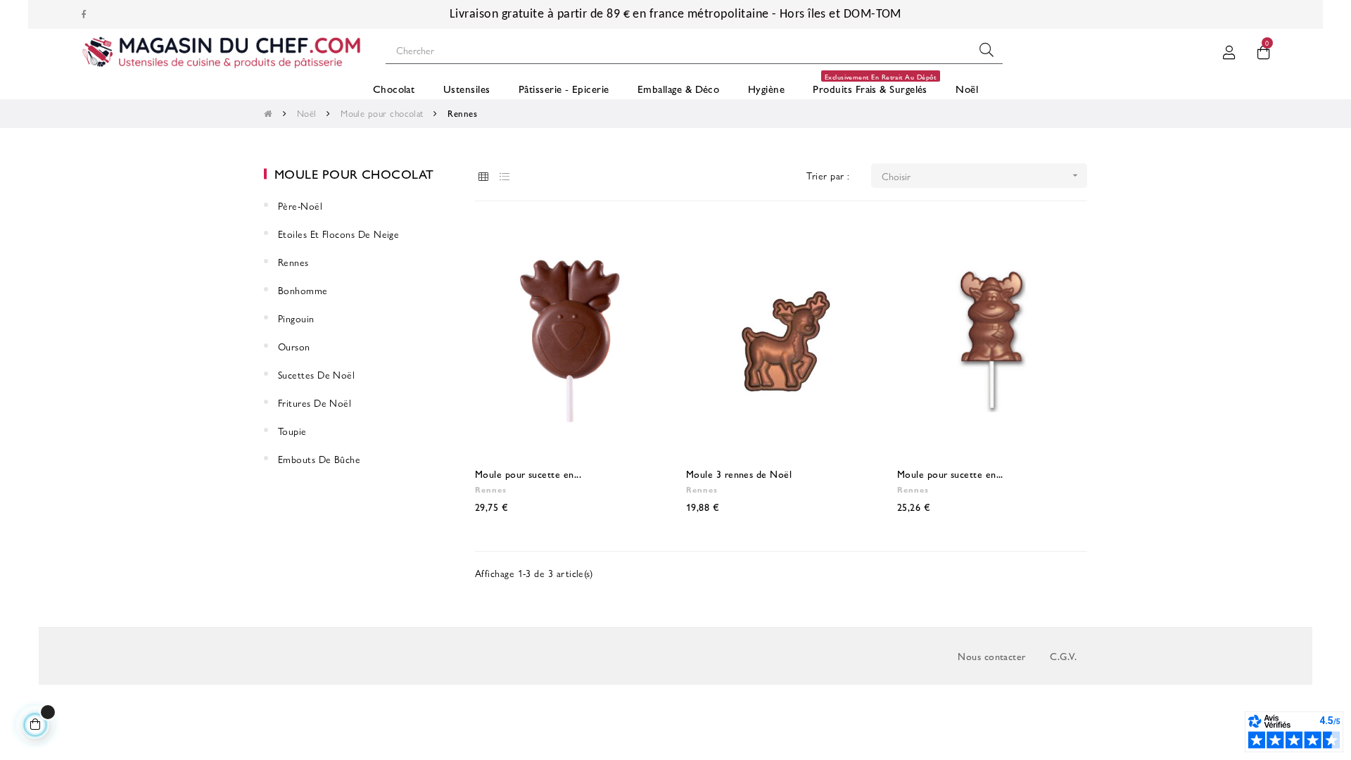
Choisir (981, 176)
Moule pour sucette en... (528, 474)
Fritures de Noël (314, 402)
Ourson (294, 346)
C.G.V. (1063, 656)
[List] (505, 176)
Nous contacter (991, 656)
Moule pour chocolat (354, 173)
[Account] (1229, 50)
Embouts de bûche (319, 459)
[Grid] (484, 176)
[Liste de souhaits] (638, 248)
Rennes (293, 262)
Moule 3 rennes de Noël (739, 474)
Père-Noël (300, 205)
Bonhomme (303, 290)
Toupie (292, 431)
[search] (986, 50)
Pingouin (296, 318)
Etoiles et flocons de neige (338, 234)
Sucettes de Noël (316, 374)
